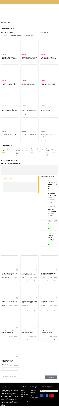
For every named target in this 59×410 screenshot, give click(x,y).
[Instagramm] (47, 395)
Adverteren (23, 398)
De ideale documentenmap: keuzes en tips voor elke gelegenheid (28, 332)
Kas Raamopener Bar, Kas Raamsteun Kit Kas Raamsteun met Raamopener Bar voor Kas (29, 84)
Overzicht (23, 392)
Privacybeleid (33, 390)
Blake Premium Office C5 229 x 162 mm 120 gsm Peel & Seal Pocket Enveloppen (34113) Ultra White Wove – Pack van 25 (48, 85)
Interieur (43, 277)
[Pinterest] (52, 395)
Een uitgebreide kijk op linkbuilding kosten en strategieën (7, 362)
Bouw (23, 277)
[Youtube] (50, 395)
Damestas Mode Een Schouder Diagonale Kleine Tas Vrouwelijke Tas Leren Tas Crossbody (29, 110)
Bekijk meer (3, 153)
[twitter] (44, 395)
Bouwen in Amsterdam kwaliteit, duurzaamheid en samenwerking (28, 275)
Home (22, 390)
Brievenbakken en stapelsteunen (52, 221)
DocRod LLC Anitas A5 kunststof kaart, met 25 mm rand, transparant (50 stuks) (49, 136)
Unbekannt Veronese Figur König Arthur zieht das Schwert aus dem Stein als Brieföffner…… (9, 110)
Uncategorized (51, 206)
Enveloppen (51, 180)
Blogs (22, 396)
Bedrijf (43, 305)
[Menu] (2, 2)
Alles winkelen (24, 394)
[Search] (56, 2)
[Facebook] (41, 395)
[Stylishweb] (17, 270)
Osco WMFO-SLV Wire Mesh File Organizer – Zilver (9, 135)
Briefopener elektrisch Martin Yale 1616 (52, 211)
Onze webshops (25, 401)
